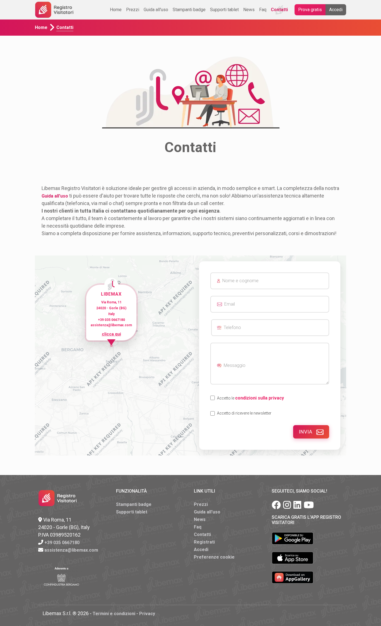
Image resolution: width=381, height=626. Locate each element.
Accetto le (250, 398)
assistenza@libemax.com (71, 550)
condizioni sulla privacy (259, 398)
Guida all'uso (156, 9)
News (249, 9)
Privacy (147, 613)
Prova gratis (310, 9)
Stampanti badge (189, 9)
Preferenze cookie (214, 557)
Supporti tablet (224, 9)
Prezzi (132, 9)
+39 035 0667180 (61, 542)
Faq (262, 9)
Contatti (279, 9)
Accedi (336, 9)
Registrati (204, 542)
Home (116, 9)
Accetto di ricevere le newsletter (244, 413)
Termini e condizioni (114, 613)
